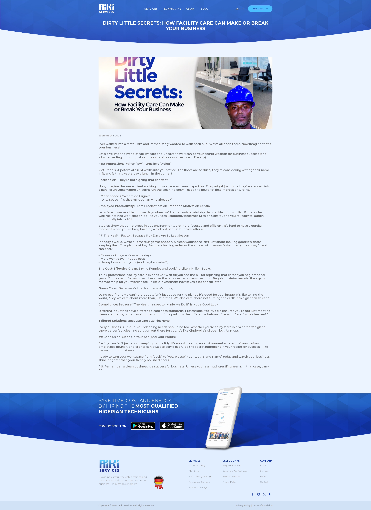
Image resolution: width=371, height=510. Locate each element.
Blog (204, 8)
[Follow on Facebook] (252, 494)
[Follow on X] (264, 494)
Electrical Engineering (200, 476)
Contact (264, 482)
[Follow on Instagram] (258, 494)
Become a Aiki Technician (235, 471)
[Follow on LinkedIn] (270, 494)
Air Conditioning (197, 465)
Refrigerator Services (199, 482)
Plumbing (194, 471)
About (191, 8)
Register (258, 8)
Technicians (171, 8)
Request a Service (231, 465)
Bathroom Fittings (198, 487)
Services (151, 8)
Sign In (240, 8)
